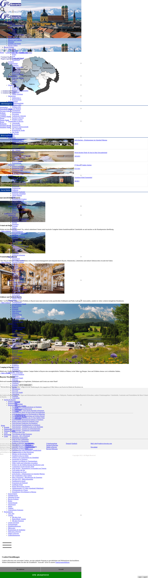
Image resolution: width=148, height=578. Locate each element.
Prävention (15, 114)
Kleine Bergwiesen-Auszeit (21, 486)
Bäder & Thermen (18, 78)
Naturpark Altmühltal (19, 194)
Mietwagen (11, 528)
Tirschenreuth (16, 297)
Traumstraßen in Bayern (15, 121)
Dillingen (15, 380)
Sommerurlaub (12, 76)
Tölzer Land (16, 159)
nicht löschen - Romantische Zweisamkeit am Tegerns (29, 468)
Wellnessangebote (17, 103)
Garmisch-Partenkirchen (19, 233)
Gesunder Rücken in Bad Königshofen (24, 447)
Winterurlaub (12, 85)
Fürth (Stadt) (16, 333)
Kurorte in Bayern (18, 118)
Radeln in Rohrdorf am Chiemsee (22, 443)
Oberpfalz (11, 280)
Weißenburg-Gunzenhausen (21, 344)
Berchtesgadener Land (19, 143)
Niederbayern (12, 257)
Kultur (10, 27)
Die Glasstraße (16, 128)
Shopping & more (13, 497)
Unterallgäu (16, 398)
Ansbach (15, 325)
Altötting (15, 217)
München (15, 242)
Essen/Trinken (12, 494)
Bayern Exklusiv (13, 499)
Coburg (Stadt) (17, 356)
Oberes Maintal (17, 195)
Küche (14, 31)
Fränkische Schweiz (18, 181)
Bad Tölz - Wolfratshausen (20, 219)
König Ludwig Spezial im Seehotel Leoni (25, 421)
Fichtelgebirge (16, 179)
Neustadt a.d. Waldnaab (19, 289)
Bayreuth (15, 351)
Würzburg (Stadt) (17, 322)
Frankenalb (15, 186)
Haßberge (15, 190)
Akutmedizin (16, 110)
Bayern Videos (13, 45)
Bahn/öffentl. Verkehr (19, 519)
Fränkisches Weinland (19, 184)
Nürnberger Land (17, 336)
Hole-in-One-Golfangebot (20, 439)
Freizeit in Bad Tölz (18, 432)
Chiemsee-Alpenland (18, 147)
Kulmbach (15, 365)
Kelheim (15, 264)
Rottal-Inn (15, 275)
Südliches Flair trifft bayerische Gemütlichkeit (26, 450)
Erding (14, 228)
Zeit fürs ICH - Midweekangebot (22, 479)
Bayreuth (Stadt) (17, 353)
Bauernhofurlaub (17, 67)
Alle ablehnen (20, 569)
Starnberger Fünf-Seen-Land (21, 156)
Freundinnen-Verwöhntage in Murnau (24, 492)
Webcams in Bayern (14, 532)
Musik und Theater (14, 38)
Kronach (15, 363)
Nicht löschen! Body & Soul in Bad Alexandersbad (28, 412)
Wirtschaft (11, 36)
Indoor (14, 80)
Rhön (14, 197)
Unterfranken (12, 300)
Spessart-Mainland (18, 201)
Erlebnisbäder (16, 71)
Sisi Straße (15, 132)
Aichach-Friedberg (18, 374)
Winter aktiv (16, 89)
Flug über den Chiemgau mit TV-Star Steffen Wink (28, 418)
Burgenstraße (16, 125)
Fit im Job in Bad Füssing (20, 448)
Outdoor (14, 81)
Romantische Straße (18, 130)
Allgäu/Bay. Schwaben (15, 372)
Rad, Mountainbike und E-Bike (22, 53)
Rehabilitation (16, 112)
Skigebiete (15, 87)
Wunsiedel (15, 369)
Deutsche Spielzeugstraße (20, 127)
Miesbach (15, 239)
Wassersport (16, 60)
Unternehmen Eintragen (15, 510)
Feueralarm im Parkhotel (20, 483)
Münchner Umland (18, 152)
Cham (14, 286)
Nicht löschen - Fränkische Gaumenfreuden (26, 430)
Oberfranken (12, 345)
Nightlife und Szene (14, 43)
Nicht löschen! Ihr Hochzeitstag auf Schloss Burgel (28, 416)
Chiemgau (15, 145)
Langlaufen (15, 92)
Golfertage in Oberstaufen (20, 441)
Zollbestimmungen (14, 535)
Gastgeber (15, 65)
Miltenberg (15, 313)
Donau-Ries (16, 381)
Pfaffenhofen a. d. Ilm (19, 248)
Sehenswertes (12, 33)
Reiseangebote (16, 100)
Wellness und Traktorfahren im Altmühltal (25, 457)
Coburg (14, 354)
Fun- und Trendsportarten (20, 90)
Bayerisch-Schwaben (19, 212)
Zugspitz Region (17, 161)
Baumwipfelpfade (17, 74)
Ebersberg (15, 224)
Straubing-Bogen (17, 277)
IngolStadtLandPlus (18, 148)
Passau (14, 269)
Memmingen (16, 389)
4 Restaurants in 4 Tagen (20, 490)
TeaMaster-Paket (17, 485)
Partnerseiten (16, 371)
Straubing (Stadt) (17, 278)
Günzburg (15, 383)
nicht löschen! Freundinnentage (22, 409)
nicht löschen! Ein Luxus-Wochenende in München (28, 414)
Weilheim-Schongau (18, 255)
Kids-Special (16, 72)
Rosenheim (15, 250)
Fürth (14, 331)
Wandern (15, 51)
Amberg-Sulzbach (18, 282)
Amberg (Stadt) (17, 284)
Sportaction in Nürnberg (19, 459)
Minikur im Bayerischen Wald (21, 454)
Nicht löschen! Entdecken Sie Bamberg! (25, 423)
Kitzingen (15, 309)
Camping (11, 62)
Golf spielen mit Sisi (18, 470)
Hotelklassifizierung (14, 526)
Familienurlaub (13, 63)
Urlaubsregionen (9, 136)
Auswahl (61, 569)
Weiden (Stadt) (17, 298)
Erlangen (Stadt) (17, 329)
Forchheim (15, 358)
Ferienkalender (13, 524)
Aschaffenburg (17, 302)
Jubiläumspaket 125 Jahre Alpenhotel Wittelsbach (27, 488)
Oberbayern (12, 137)
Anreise (10, 515)
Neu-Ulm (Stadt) (17, 392)
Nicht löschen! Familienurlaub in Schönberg (26, 425)
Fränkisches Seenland (19, 183)
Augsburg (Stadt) (17, 378)
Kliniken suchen (17, 119)
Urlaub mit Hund (13, 522)
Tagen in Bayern (13, 134)
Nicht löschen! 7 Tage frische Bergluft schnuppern (28, 410)
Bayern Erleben (9, 47)
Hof (13, 360)
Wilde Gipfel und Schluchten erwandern (25, 463)
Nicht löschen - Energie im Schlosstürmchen (26, 428)
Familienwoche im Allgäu (20, 456)
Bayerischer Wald (17, 168)
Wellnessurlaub (13, 101)
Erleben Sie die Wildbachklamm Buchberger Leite (28, 465)
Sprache (14, 29)
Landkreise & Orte (10, 213)
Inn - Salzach (16, 150)
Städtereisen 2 (16, 98)
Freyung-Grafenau (18, 262)
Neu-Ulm (15, 391)
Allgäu (14, 210)
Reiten (14, 54)
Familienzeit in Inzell (18, 481)
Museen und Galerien (15, 40)
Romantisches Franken (19, 199)
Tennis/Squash (12, 503)
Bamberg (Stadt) (17, 349)
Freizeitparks (16, 69)
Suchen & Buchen (10, 400)
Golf (13, 56)
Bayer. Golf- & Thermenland (21, 172)
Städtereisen (12, 96)
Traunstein (15, 253)
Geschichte (11, 24)
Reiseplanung (8, 512)
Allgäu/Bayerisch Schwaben (17, 206)
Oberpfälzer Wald (17, 174)
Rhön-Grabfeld (17, 315)
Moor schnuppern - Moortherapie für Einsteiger (27, 477)
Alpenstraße (16, 123)
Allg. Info (11, 513)
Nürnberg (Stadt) (17, 338)
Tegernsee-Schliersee (18, 157)
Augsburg (15, 376)
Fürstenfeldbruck (17, 231)
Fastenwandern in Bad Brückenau (23, 452)
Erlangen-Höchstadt (18, 327)
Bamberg (15, 347)
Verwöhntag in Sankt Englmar (21, 445)
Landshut (15, 266)
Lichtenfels (15, 367)
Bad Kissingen (16, 306)
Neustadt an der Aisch (19, 334)
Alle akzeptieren (40, 575)
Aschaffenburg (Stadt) (19, 304)
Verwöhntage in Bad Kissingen (22, 434)
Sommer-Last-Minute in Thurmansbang (24, 461)
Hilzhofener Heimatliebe (20, 438)
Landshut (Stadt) (17, 268)
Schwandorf (16, 295)
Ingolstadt (15, 235)
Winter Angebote (17, 94)
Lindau (14, 387)
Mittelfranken (12, 324)
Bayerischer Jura (17, 170)
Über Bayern (8, 22)
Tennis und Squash (18, 58)
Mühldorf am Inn (17, 241)
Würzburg (15, 320)
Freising (14, 230)
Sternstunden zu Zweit (19, 472)
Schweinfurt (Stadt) (18, 318)
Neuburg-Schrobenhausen (20, 246)
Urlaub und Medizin (14, 109)
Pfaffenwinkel (16, 154)
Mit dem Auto (16, 517)
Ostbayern (11, 165)
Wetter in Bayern (13, 533)
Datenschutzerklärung (62, 562)
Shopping (11, 42)
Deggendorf (16, 259)
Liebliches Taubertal (18, 192)
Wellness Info (16, 107)
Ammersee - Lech (17, 141)
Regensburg (16, 291)
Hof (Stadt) (15, 362)
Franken (10, 175)
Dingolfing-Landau (18, 260)
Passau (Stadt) (16, 271)
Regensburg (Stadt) (18, 293)
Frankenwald (16, 188)
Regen (14, 273)
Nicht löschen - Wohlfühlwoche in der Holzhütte (27, 427)
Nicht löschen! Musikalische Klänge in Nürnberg (27, 419)
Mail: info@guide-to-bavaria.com (101, 443)
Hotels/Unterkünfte (18, 139)
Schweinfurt (16, 316)
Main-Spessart (16, 311)
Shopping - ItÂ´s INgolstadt (21, 436)
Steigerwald (16, 204)
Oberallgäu (15, 394)
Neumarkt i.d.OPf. (18, 287)
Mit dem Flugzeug (18, 521)
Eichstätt (15, 226)
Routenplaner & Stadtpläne (16, 530)
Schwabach (15, 342)
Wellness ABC (16, 105)
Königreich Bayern (18, 25)
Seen (13, 83)
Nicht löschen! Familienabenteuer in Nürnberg (27, 407)
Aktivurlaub (12, 49)
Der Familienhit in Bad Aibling (22, 475)
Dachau (14, 222)
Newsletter (94, 447)
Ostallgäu (15, 396)
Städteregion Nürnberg (19, 203)
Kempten (15, 385)
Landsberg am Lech (18, 237)
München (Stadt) (17, 244)
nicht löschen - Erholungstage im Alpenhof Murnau (28, 474)
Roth (13, 340)
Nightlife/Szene (13, 495)
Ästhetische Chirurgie (19, 116)
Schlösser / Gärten (18, 34)
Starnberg (15, 251)
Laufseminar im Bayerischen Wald (23, 466)
